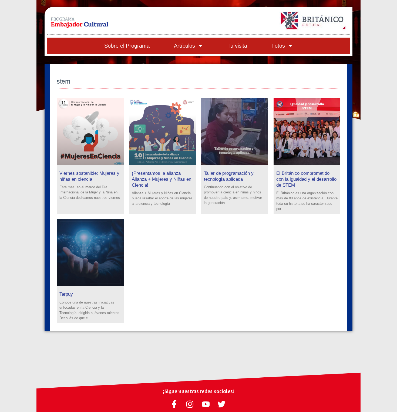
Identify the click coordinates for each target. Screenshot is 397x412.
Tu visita (237, 46)
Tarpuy (66, 294)
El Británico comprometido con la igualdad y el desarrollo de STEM (306, 179)
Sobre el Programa (127, 46)
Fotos (278, 46)
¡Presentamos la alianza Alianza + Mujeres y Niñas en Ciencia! (161, 179)
